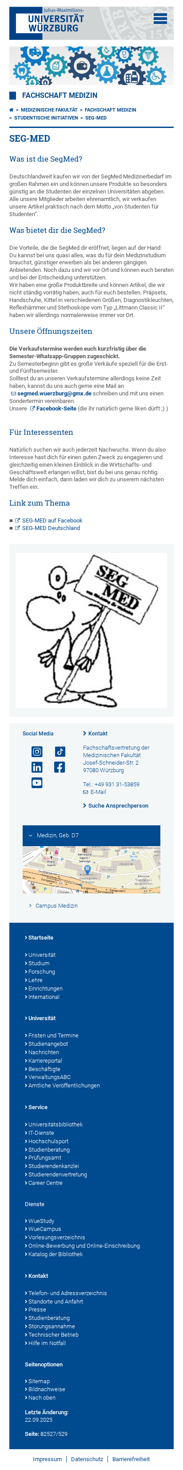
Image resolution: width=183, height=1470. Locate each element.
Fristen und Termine (53, 1035)
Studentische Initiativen (46, 118)
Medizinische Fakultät (49, 110)
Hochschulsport (48, 1141)
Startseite (40, 937)
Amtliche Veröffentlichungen (64, 1085)
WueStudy (41, 1221)
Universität (42, 955)
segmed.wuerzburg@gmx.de (54, 393)
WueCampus (44, 1229)
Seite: (32, 1434)
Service (38, 1107)
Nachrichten (43, 1052)
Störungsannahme (51, 1326)
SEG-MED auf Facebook (52, 520)
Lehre (35, 980)
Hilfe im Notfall (47, 1343)
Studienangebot (48, 1044)
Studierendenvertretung (57, 1174)
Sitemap (39, 1381)
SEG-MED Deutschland (51, 528)
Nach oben (42, 1397)
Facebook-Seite (56, 408)
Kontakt (97, 734)
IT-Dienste (41, 1133)
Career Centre (45, 1183)
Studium (39, 963)
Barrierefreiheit (131, 1459)
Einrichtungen (45, 988)
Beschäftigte (44, 1069)
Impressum (47, 1459)
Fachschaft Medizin (59, 96)
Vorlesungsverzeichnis (56, 1237)
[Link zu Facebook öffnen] (56, 767)
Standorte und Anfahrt (55, 1301)
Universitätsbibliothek (55, 1124)
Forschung (41, 971)
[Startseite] (11, 110)
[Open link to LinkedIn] (33, 767)
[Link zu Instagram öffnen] (33, 752)
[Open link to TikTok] (56, 752)
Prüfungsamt (44, 1157)
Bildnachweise (46, 1389)
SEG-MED (96, 118)
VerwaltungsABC (49, 1077)
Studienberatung (49, 1149)
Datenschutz (87, 1459)
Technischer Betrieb (53, 1334)
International (44, 997)
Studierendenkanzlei (53, 1166)
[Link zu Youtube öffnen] (33, 783)
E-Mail (98, 792)
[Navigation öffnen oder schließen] (160, 18)
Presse (37, 1309)
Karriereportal (45, 1060)
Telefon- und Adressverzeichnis (67, 1293)
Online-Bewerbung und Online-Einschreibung (84, 1245)
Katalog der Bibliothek (55, 1254)
